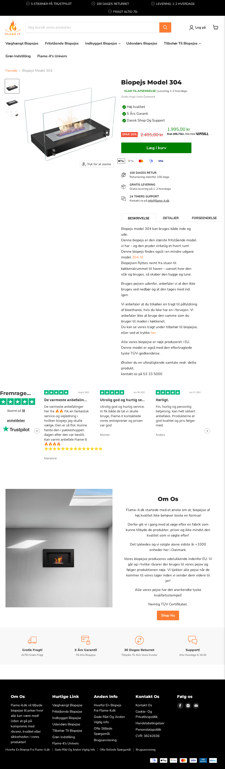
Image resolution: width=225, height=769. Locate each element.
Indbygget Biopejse (101, 43)
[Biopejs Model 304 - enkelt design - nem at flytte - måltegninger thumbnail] (12, 113)
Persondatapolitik (148, 729)
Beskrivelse (138, 218)
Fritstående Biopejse (62, 43)
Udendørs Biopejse (141, 43)
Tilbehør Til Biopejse (181, 43)
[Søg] (165, 27)
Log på (200, 27)
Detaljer (171, 218)
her (153, 332)
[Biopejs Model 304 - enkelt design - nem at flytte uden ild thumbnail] (12, 101)
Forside (11, 71)
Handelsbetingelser (150, 723)
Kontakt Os (144, 705)
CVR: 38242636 (148, 736)
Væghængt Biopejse (21, 43)
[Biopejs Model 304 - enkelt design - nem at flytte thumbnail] (12, 86)
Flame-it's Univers (52, 56)
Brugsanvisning (105, 740)
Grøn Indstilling (18, 56)
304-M (137, 257)
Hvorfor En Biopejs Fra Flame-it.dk (27, 750)
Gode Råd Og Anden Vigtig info (75, 750)
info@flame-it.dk (158, 201)
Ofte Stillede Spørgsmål (115, 750)
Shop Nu (168, 615)
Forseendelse (204, 218)
